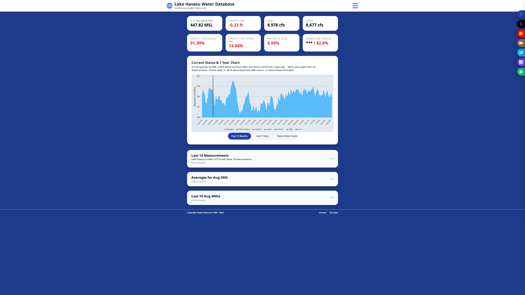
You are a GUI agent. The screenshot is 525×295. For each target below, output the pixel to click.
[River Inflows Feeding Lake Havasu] (521, 53)
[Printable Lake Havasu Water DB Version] (521, 72)
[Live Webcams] (521, 43)
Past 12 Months (239, 136)
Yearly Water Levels (287, 136)
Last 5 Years (262, 136)
